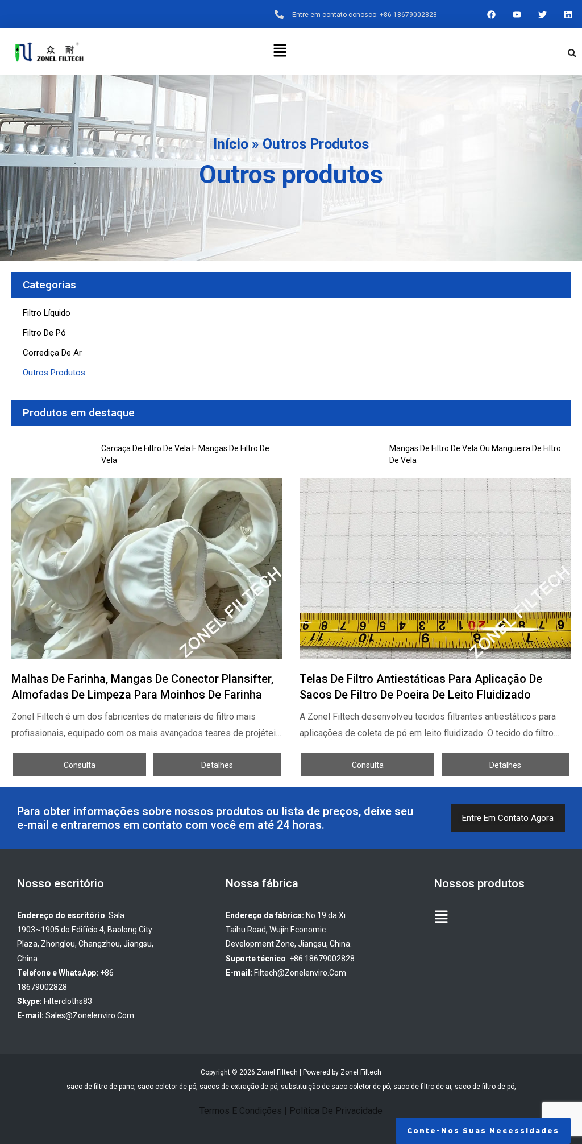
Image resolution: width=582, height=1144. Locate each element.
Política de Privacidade (336, 1110)
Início (230, 144)
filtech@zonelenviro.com (300, 972)
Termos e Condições (240, 1110)
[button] (279, 51)
